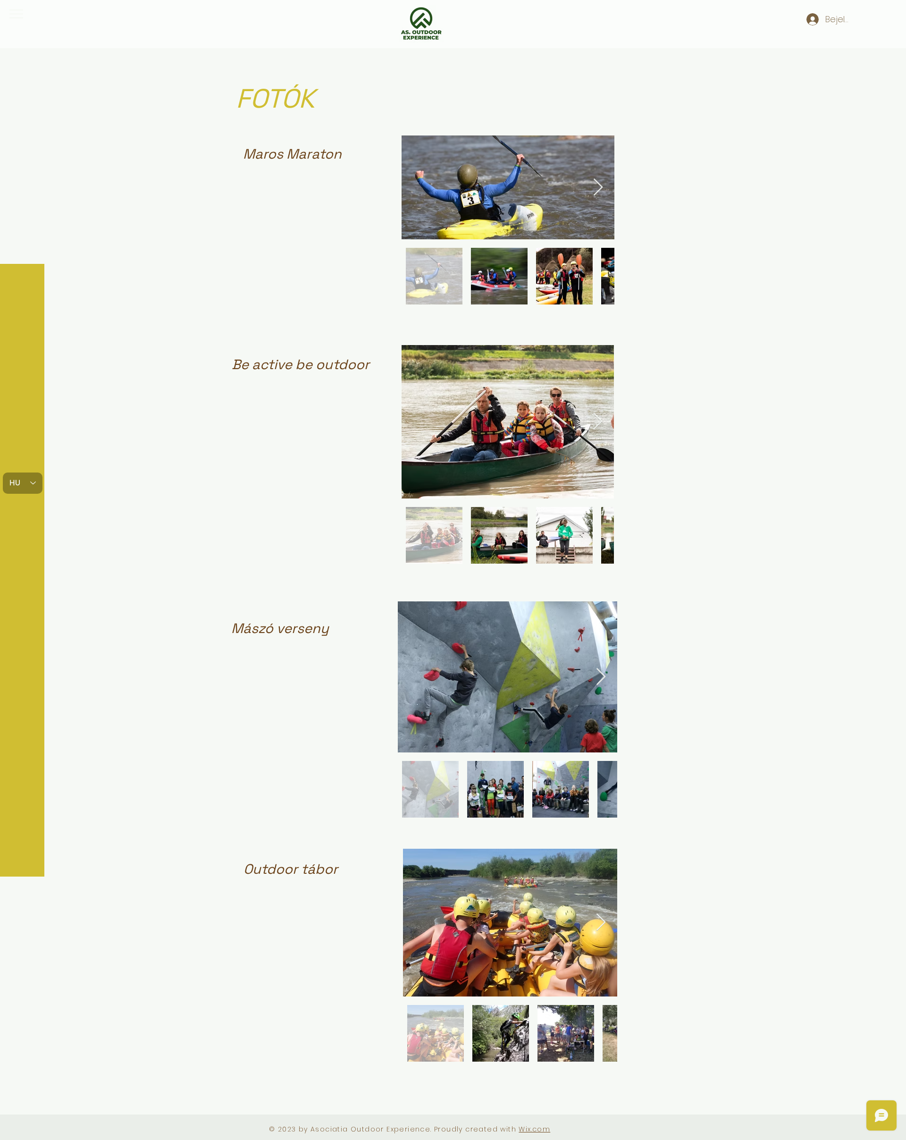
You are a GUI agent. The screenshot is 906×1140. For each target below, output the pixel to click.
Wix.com (534, 1129)
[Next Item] (598, 187)
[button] (16, 13)
